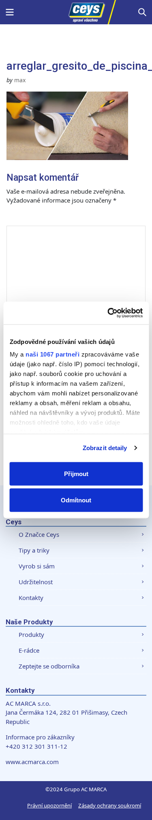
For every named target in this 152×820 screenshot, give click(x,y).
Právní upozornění (49, 805)
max (20, 80)
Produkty (31, 634)
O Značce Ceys (39, 534)
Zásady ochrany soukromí (109, 805)
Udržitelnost (36, 582)
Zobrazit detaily (105, 447)
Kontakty (31, 598)
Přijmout (76, 473)
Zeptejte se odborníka (49, 666)
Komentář (30, 217)
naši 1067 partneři (52, 354)
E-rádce (29, 650)
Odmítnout (76, 500)
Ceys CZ (76, 12)
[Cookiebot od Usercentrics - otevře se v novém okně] (108, 313)
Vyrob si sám (37, 566)
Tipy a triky (34, 550)
